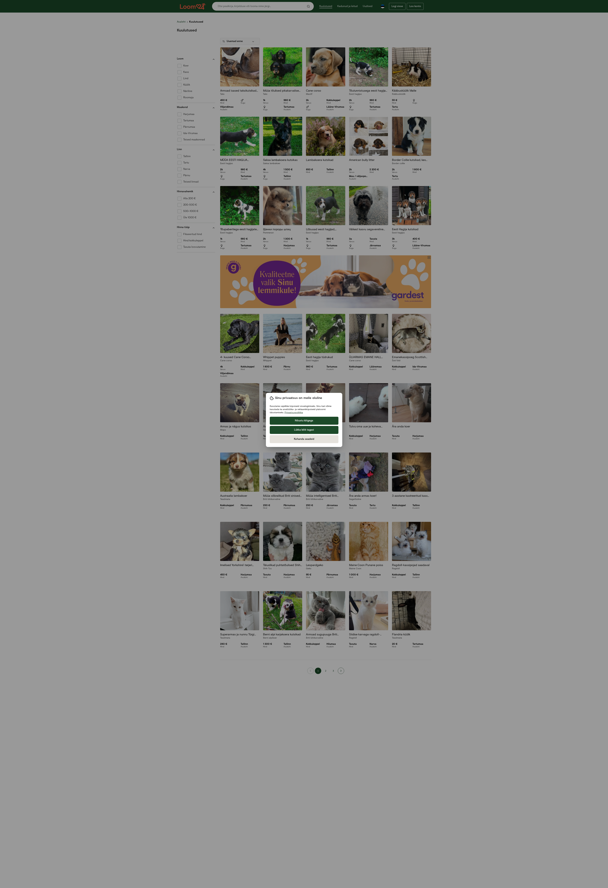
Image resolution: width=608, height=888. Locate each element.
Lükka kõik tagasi (304, 430)
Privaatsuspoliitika (294, 412)
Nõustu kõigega (304, 420)
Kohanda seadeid (304, 439)
